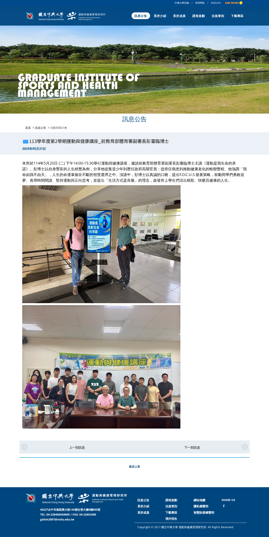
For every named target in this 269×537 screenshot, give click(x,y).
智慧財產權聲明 (204, 512)
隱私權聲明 (201, 506)
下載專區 (237, 16)
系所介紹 (160, 16)
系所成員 (179, 16)
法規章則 (218, 16)
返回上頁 (134, 466)
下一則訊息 (192, 447)
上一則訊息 (77, 447)
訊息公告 (140, 16)
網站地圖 (199, 500)
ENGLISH (216, 3)
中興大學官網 (182, 3)
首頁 (28, 128)
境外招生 (171, 518)
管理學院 (200, 3)
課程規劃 (198, 16)
